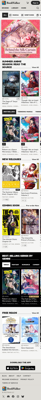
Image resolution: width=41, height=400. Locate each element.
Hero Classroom (27, 348)
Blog (4, 376)
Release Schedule (10, 379)
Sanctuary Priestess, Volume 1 (29, 194)
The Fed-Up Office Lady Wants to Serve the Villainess (29, 300)
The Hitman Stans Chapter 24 (9, 240)
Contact (27, 376)
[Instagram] (18, 396)
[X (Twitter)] (3, 396)
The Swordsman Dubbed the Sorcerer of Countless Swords (10, 349)
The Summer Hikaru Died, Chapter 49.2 (10, 193)
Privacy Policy (27, 379)
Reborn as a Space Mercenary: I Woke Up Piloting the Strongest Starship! (10, 151)
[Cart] (27, 2)
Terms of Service (10, 383)
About (12, 376)
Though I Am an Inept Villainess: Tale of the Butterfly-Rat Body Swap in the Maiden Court (29, 101)
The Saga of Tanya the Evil (9, 102)
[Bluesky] (22, 396)
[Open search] (37, 8)
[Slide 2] (20, 39)
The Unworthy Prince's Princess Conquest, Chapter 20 (28, 239)
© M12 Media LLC (8, 392)
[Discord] (8, 396)
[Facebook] (13, 396)
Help (19, 376)
